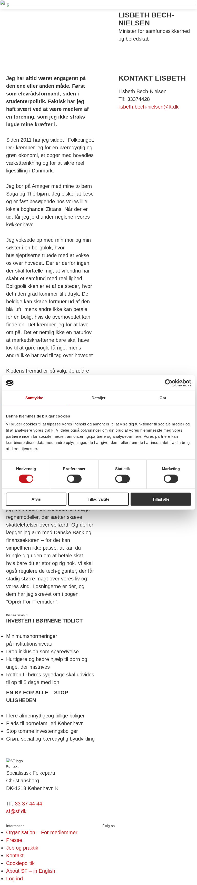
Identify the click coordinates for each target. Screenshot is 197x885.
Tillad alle (160, 499)
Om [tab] (163, 397)
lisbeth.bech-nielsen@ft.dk (149, 107)
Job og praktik (22, 848)
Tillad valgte (98, 499)
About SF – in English (30, 871)
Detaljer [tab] (99, 397)
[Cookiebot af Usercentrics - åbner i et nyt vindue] (168, 383)
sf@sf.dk (16, 811)
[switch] (74, 478)
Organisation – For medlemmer (41, 832)
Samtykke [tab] (34, 397)
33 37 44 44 (28, 803)
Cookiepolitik (20, 863)
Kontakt (15, 855)
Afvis (36, 499)
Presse (14, 840)
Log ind (14, 878)
